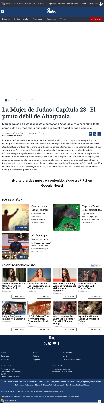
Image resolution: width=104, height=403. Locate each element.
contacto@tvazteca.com (61, 369)
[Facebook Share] (90, 134)
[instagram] (49, 344)
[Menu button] (11, 11)
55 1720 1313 (56, 372)
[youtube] (54, 344)
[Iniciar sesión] (101, 4)
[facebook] (58, 344)
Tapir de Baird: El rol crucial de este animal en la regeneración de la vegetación (92, 208)
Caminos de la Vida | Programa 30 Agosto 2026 (40, 208)
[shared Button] (99, 134)
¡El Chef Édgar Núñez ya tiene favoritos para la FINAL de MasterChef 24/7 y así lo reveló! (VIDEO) (40, 237)
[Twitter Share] (94, 134)
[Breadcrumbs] (7, 100)
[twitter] (45, 344)
